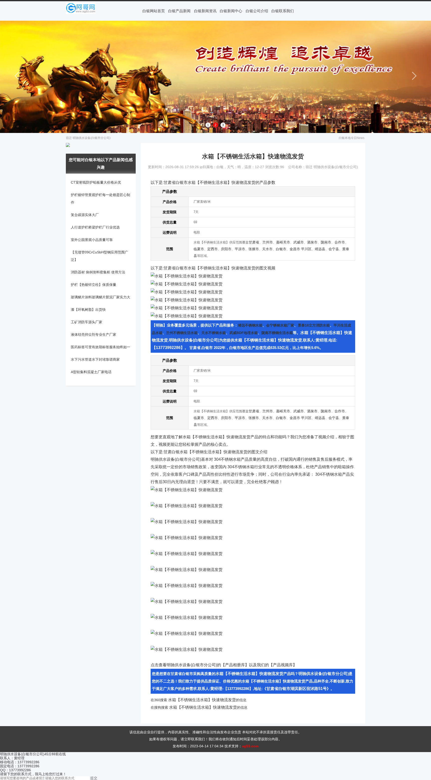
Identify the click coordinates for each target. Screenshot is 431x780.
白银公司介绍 (257, 11)
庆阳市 (226, 249)
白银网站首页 (153, 11)
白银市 (281, 249)
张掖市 (253, 249)
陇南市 (326, 242)
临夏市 (199, 249)
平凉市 (240, 249)
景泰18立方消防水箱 (314, 325)
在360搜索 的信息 (198, 700)
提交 (93, 778)
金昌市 (295, 249)
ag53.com (250, 746)
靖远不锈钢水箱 (250, 325)
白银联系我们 (282, 11)
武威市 (298, 242)
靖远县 (320, 249)
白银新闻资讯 (205, 11)
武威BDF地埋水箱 (243, 333)
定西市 (212, 249)
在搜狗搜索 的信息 (199, 707)
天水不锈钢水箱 (213, 333)
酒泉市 (312, 242)
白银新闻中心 (231, 11)
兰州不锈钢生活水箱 (182, 333)
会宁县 (333, 249)
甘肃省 (254, 242)
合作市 (339, 242)
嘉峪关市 (283, 242)
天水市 (267, 249)
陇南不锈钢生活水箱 (277, 333)
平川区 (306, 249)
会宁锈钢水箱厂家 (280, 325)
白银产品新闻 (179, 11)
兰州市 (267, 242)
